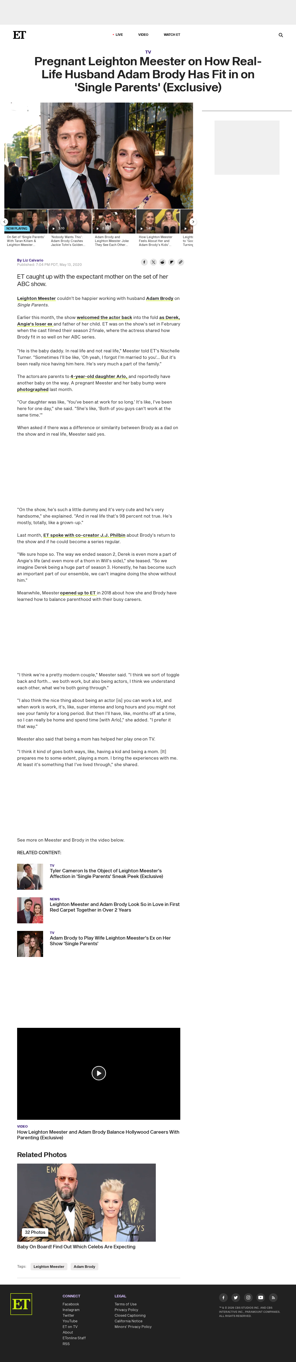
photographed (33, 389)
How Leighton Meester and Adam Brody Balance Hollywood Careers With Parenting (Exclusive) (98, 1135)
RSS (66, 1344)
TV (148, 52)
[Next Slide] (193, 222)
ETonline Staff (74, 1338)
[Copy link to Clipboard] (181, 262)
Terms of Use (126, 1304)
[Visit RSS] (273, 1298)
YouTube (70, 1321)
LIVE (119, 34)
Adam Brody (159, 298)
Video (143, 34)
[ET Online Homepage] (19, 34)
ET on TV (70, 1326)
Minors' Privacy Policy (133, 1326)
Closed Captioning (130, 1315)
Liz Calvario (33, 260)
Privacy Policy (126, 1310)
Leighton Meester (36, 298)
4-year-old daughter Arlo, (99, 376)
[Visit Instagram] (248, 1298)
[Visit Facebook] (223, 1298)
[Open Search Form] (281, 35)
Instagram (71, 1310)
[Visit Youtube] (260, 1297)
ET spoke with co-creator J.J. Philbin (84, 535)
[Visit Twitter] (235, 1298)
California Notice (128, 1321)
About (68, 1332)
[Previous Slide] (4, 222)
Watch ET (172, 34)
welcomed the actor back (104, 317)
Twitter (68, 1315)
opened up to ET (78, 593)
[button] (99, 1073)
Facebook (71, 1304)
